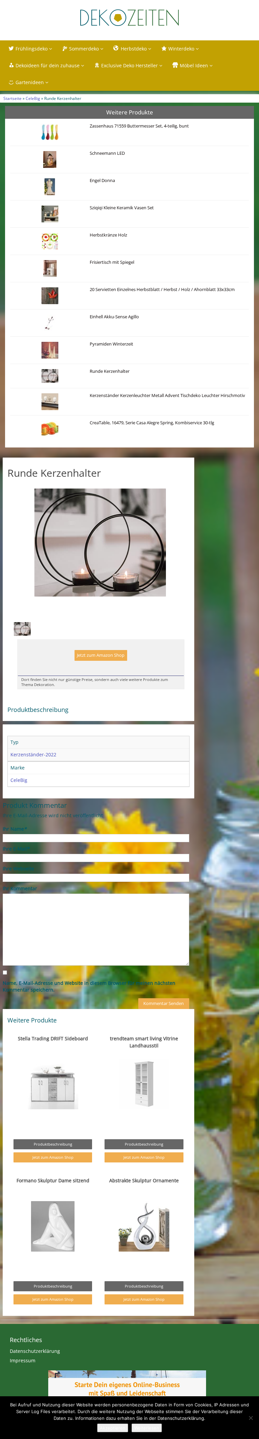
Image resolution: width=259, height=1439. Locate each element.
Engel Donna (102, 180)
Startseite (12, 98)
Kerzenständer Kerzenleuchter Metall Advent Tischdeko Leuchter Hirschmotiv (167, 395)
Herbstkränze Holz (108, 235)
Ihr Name (15, 829)
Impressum (22, 1360)
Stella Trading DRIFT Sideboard (53, 1038)
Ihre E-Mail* (16, 849)
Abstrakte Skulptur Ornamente (144, 1180)
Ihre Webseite (18, 868)
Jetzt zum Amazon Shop (100, 655)
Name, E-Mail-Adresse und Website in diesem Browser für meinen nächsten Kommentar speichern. (89, 986)
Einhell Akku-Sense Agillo (114, 317)
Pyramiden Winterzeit (111, 344)
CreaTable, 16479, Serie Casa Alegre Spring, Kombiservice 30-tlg (152, 423)
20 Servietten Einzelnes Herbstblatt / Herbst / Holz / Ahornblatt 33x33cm (162, 289)
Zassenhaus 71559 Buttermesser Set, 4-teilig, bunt (139, 126)
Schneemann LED (107, 153)
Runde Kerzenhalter (110, 371)
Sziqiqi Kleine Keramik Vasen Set (122, 208)
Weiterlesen (146, 1428)
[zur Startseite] (129, 17)
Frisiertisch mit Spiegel (112, 262)
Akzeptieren (112, 1428)
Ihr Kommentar (20, 888)
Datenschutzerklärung (35, 1351)
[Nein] (250, 1417)
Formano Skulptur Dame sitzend (53, 1180)
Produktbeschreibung (53, 1144)
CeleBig (33, 98)
